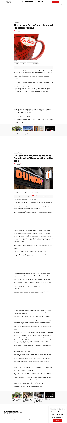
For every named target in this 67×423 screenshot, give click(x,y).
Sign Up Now (57, 420)
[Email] (23, 63)
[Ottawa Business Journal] (33, 2)
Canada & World (16, 22)
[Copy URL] (21, 63)
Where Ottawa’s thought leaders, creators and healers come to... (38, 134)
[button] (62, 5)
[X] (28, 63)
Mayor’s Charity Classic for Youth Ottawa (16, 133)
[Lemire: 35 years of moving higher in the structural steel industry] (28, 128)
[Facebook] (25, 63)
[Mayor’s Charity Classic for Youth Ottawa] (17, 128)
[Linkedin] (30, 63)
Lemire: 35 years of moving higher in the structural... (27, 134)
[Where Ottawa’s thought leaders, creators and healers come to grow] (39, 128)
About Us (26, 412)
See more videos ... (48, 133)
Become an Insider (40, 412)
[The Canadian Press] (15, 31)
